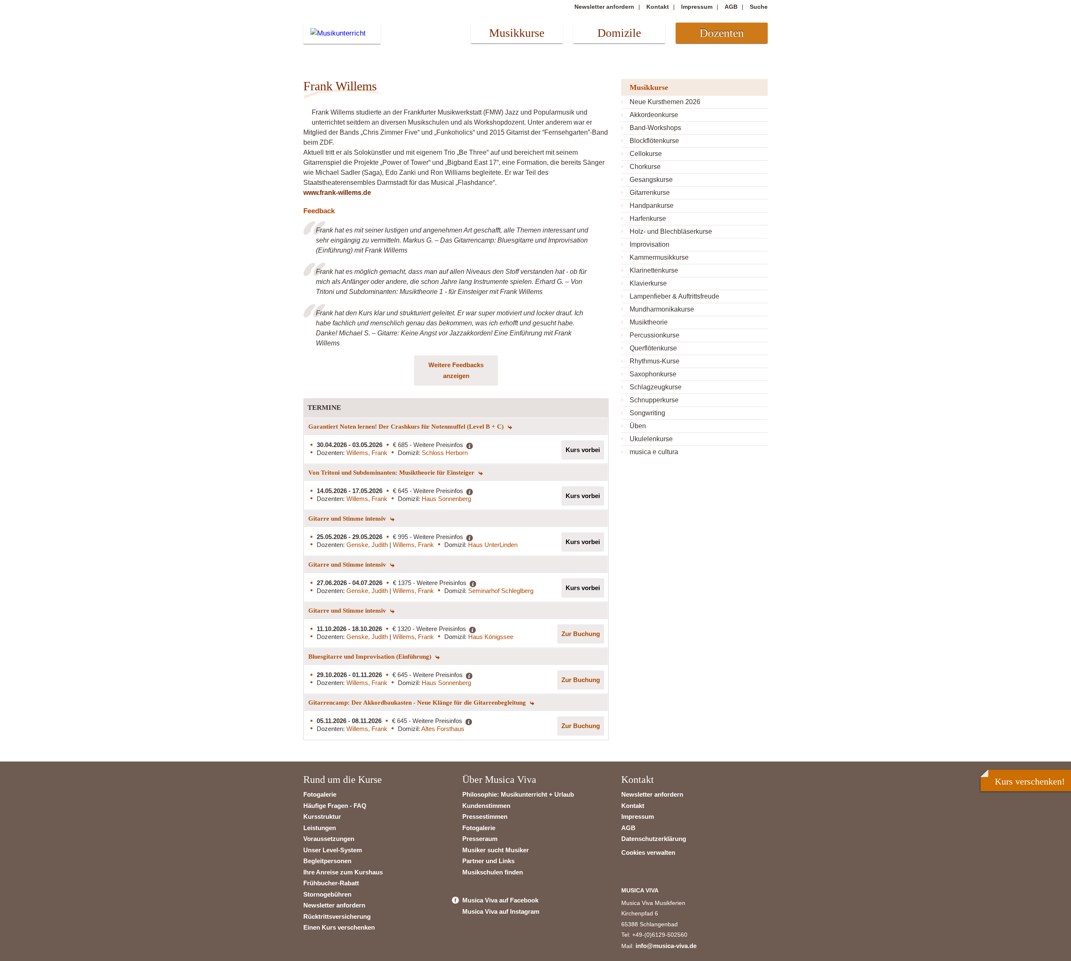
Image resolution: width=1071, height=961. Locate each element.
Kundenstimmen (486, 805)
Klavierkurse (648, 283)
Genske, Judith (367, 544)
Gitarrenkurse (650, 192)
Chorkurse (645, 166)
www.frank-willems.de (337, 192)
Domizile (619, 32)
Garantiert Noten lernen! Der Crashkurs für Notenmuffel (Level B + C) (406, 426)
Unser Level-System (332, 850)
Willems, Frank (366, 452)
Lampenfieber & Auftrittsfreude (674, 296)
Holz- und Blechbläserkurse (671, 231)
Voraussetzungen (328, 838)
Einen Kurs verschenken (339, 927)
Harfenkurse (648, 218)
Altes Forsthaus (442, 728)
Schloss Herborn (445, 452)
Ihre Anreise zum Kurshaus (343, 872)
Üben (638, 425)
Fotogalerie (319, 794)
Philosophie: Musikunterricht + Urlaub (518, 794)
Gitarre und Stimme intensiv (348, 518)
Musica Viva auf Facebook (500, 900)
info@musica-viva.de (666, 945)
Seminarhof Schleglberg (500, 590)
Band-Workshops (655, 127)
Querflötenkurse (653, 348)
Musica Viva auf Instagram (500, 911)
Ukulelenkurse (651, 438)
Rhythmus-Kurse (654, 361)
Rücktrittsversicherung (337, 916)
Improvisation (649, 244)
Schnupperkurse (654, 400)
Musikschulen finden (492, 872)
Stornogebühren (327, 894)
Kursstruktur (322, 816)
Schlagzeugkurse (656, 387)
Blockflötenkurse (654, 140)
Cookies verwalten (648, 852)
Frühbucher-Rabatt (331, 883)
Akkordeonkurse (654, 114)
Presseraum (479, 838)
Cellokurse (646, 153)
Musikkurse (516, 32)
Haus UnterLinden (493, 544)
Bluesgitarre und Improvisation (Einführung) (370, 656)
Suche (759, 6)
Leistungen (319, 827)
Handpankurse (652, 205)
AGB (731, 6)
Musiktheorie (649, 322)
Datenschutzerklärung (653, 838)
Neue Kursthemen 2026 (665, 101)
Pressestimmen (484, 816)
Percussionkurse (654, 335)
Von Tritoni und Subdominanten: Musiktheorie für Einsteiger (392, 472)
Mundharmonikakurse (662, 309)
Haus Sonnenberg (446, 498)
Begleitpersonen (327, 860)
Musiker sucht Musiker (495, 850)
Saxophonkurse (653, 374)
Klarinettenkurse (654, 270)
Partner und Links (488, 860)
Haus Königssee (490, 636)
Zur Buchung (580, 633)
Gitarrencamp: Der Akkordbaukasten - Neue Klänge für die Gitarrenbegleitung (418, 702)
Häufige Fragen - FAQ (334, 805)
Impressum (696, 6)
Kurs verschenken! (1030, 781)
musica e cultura (654, 451)
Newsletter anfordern (604, 6)
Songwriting (647, 413)
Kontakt (657, 6)
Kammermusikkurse (659, 257)
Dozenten (721, 32)
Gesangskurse (651, 179)
